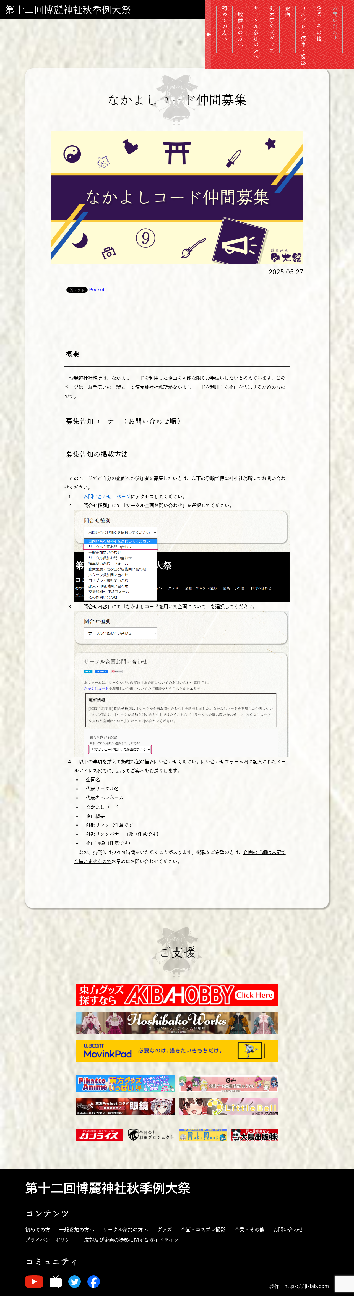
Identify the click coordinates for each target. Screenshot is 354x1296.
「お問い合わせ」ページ (105, 496)
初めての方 (37, 1229)
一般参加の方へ (76, 1229)
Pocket (97, 289)
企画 (287, 12)
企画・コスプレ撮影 (203, 1229)
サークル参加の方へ (256, 33)
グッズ (164, 1229)
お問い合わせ (288, 1229)
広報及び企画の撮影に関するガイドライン (131, 1239)
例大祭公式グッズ (271, 30)
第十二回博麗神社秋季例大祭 (68, 9)
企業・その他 (319, 24)
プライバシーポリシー (50, 1239)
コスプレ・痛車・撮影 (303, 36)
